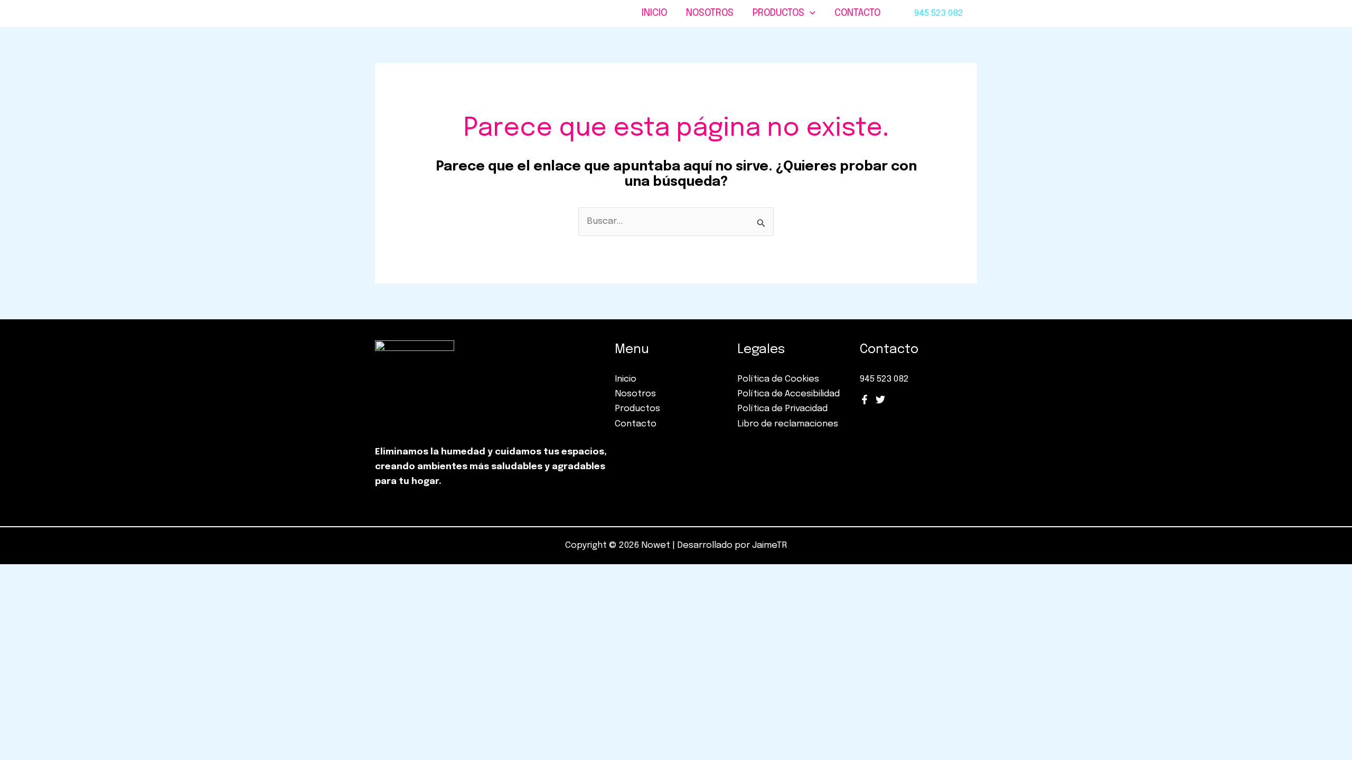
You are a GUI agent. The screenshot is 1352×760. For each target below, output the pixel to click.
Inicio (654, 13)
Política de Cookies (778, 379)
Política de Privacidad (782, 408)
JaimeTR (769, 545)
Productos (778, 13)
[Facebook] (864, 399)
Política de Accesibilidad (788, 394)
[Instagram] (880, 399)
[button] (809, 13)
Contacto (857, 13)
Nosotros (710, 13)
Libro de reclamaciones (787, 424)
